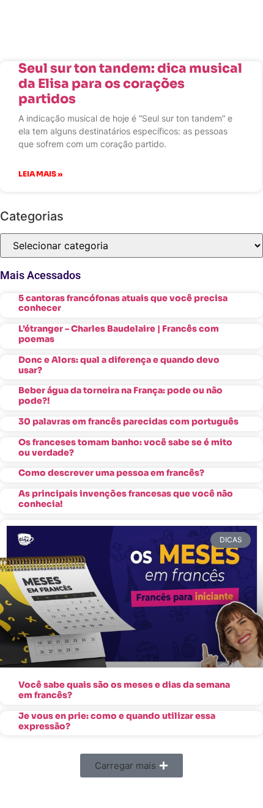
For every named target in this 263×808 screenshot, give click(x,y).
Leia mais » (40, 173)
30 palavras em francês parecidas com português (128, 421)
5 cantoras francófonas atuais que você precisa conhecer (123, 303)
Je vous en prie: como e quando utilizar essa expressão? (116, 721)
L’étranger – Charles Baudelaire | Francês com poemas (118, 333)
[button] (131, 765)
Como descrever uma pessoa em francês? (111, 472)
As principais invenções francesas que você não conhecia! (125, 498)
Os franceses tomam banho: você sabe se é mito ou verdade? (125, 447)
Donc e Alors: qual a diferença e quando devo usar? (119, 365)
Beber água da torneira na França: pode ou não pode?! (120, 395)
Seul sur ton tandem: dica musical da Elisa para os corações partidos (130, 83)
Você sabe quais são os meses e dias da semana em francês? (124, 690)
